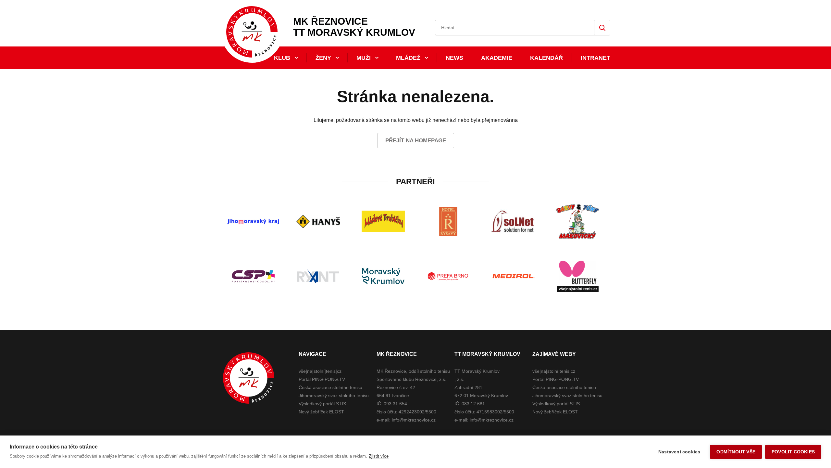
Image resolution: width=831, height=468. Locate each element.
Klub (282, 58)
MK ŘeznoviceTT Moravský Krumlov (354, 27)
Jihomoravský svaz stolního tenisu (334, 395)
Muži (363, 58)
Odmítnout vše (735, 451)
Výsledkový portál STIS (322, 403)
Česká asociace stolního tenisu (330, 387)
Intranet (595, 58)
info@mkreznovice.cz (414, 419)
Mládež (408, 58)
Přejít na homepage (415, 140)
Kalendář (546, 58)
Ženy (323, 58)
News (454, 58)
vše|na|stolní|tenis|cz (320, 371)
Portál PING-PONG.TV (322, 379)
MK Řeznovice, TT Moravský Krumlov (249, 378)
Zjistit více (379, 456)
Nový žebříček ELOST (321, 411)
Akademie (496, 58)
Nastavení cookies (679, 451)
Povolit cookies (793, 451)
